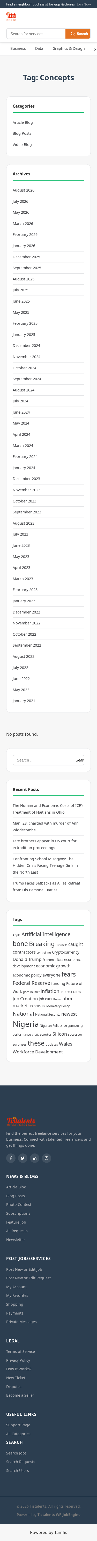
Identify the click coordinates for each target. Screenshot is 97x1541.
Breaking (42, 944)
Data (39, 48)
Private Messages (21, 1321)
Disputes (13, 1386)
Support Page (18, 1424)
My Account (16, 1286)
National (23, 1013)
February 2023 (25, 589)
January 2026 (24, 245)
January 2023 (24, 600)
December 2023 (26, 478)
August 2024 (23, 390)
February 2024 (25, 456)
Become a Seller (20, 1395)
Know (57, 999)
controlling (44, 952)
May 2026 (21, 212)
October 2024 (24, 367)
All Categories (18, 1433)
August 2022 (23, 656)
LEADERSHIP (37, 1006)
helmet (35, 992)
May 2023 (21, 556)
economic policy (27, 975)
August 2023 (23, 523)
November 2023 (26, 489)
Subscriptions (18, 1213)
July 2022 (20, 667)
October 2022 (24, 634)
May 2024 (21, 423)
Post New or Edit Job (24, 1269)
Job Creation (25, 999)
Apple (16, 935)
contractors (24, 952)
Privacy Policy (18, 1360)
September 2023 (27, 511)
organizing (73, 1025)
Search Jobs (16, 1453)
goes (26, 992)
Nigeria (26, 1024)
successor (75, 1034)
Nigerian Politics (51, 1026)
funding (58, 983)
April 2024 (21, 434)
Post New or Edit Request (28, 1277)
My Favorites (17, 1295)
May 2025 (21, 312)
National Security (47, 1014)
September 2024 (27, 378)
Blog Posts (22, 133)
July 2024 (20, 400)
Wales (65, 1043)
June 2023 (21, 545)
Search (82, 34)
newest (69, 1014)
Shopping (14, 1304)
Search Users (17, 1470)
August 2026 (23, 190)
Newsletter (15, 1239)
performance (22, 1034)
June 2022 (21, 678)
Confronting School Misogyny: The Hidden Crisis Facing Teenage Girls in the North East (45, 865)
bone (20, 943)
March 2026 (23, 223)
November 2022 (26, 623)
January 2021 (24, 700)
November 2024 (26, 356)
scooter (45, 1034)
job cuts (45, 998)
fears (69, 974)
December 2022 (26, 612)
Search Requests (20, 1461)
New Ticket (15, 1377)
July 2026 (20, 201)
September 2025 (27, 267)
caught (75, 944)
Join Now (84, 4)
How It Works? (18, 1368)
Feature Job (16, 1222)
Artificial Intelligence (45, 934)
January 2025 (24, 334)
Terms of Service (20, 1351)
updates (52, 1044)
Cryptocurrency (65, 952)
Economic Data (52, 960)
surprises (20, 1044)
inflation (50, 991)
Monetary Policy (58, 1006)
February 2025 (25, 323)
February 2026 (25, 234)
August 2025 (23, 279)
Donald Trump (27, 959)
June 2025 (21, 301)
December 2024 (26, 345)
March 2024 (23, 445)
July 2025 (20, 289)
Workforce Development (38, 1052)
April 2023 (21, 567)
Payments (14, 1313)
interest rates (71, 991)
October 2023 (24, 501)
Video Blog (22, 144)
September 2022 (27, 645)
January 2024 (24, 467)
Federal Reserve (31, 982)
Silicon (60, 1034)
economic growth (53, 966)
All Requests (17, 1230)
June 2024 (21, 412)
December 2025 (26, 256)
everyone (51, 975)
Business (18, 48)
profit (35, 1034)
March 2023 (23, 578)
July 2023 (20, 534)
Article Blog (23, 122)
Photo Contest (18, 1204)
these (36, 1043)
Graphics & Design (69, 48)
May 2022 (21, 689)
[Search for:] (42, 760)
